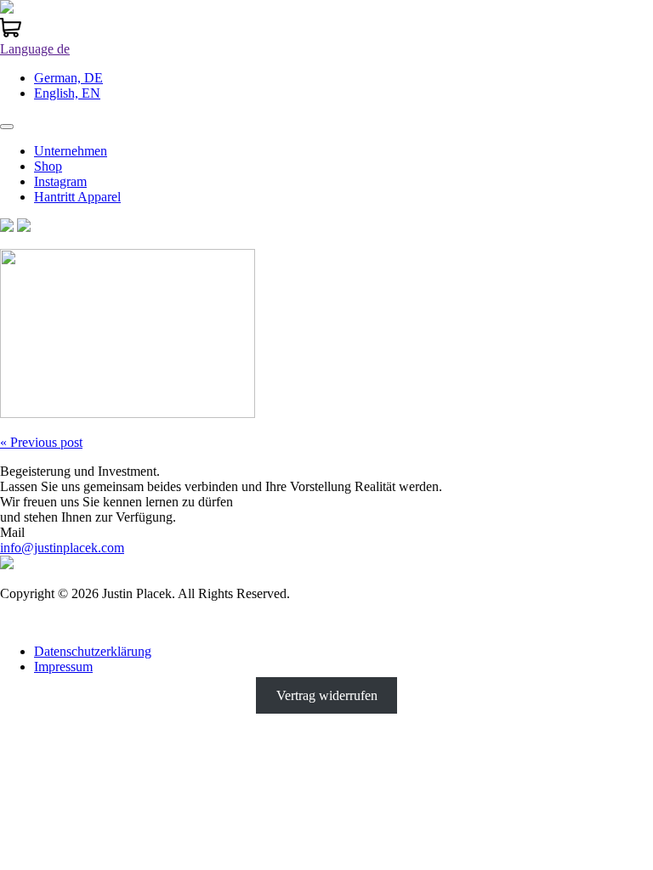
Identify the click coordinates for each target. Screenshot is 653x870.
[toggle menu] (7, 126)
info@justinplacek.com (62, 547)
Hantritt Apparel (77, 196)
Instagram (60, 181)
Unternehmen (70, 151)
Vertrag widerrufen (327, 695)
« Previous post (41, 442)
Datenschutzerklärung (92, 651)
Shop (48, 166)
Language (35, 49)
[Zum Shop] (10, 33)
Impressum (63, 666)
